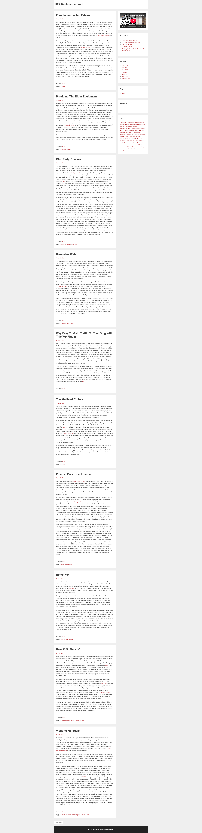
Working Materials (68, 731)
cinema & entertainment (127, 126)
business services (66, 149)
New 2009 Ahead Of (68, 649)
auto (134, 122)
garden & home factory (134, 132)
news (88, 815)
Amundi (71, 588)
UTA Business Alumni (69, 4)
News (63, 83)
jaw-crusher (82, 815)
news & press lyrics (135, 143)
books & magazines (130, 124)
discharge (76, 815)
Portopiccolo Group (85, 47)
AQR (83, 381)
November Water (67, 254)
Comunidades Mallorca (78, 481)
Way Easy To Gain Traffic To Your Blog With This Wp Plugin (84, 334)
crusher (70, 815)
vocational (123, 151)
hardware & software (125, 134)
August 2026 (125, 66)
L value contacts (65, 721)
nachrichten (123, 143)
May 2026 (124, 72)
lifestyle (74, 244)
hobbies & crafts (69, 323)
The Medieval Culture (69, 399)
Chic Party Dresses (68, 159)
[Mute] (141, 26)
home (130, 136)
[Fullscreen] (144, 26)
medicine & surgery (125, 140)
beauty (138, 122)
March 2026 (125, 76)
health (133, 134)
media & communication (77, 721)
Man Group (104, 684)
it (127, 138)
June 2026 (125, 70)
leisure (130, 138)
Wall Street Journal (103, 35)
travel (130, 149)
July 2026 (124, 68)
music (142, 140)
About (123, 93)
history (63, 86)
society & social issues (126, 147)
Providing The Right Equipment (76, 96)
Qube (106, 665)
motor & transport (136, 140)
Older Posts (59, 822)
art (132, 122)
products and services (67, 639)
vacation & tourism (137, 149)
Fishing (63, 323)
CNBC (64, 181)
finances (137, 130)
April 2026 (124, 74)
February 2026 (126, 78)
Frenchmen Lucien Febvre (73, 15)
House (134, 136)
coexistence (64, 815)
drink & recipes (132, 128)
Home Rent (63, 575)
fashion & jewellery (66, 244)
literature (139, 138)
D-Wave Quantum (68, 433)
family (122, 130)
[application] (133, 20)
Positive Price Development (74, 474)
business (138, 124)
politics (142, 143)
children (143, 124)
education (138, 128)
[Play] (122, 26)
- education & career (125, 122)
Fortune (64, 427)
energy (143, 128)
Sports (134, 147)
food (127, 132)
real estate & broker (66, 565)
